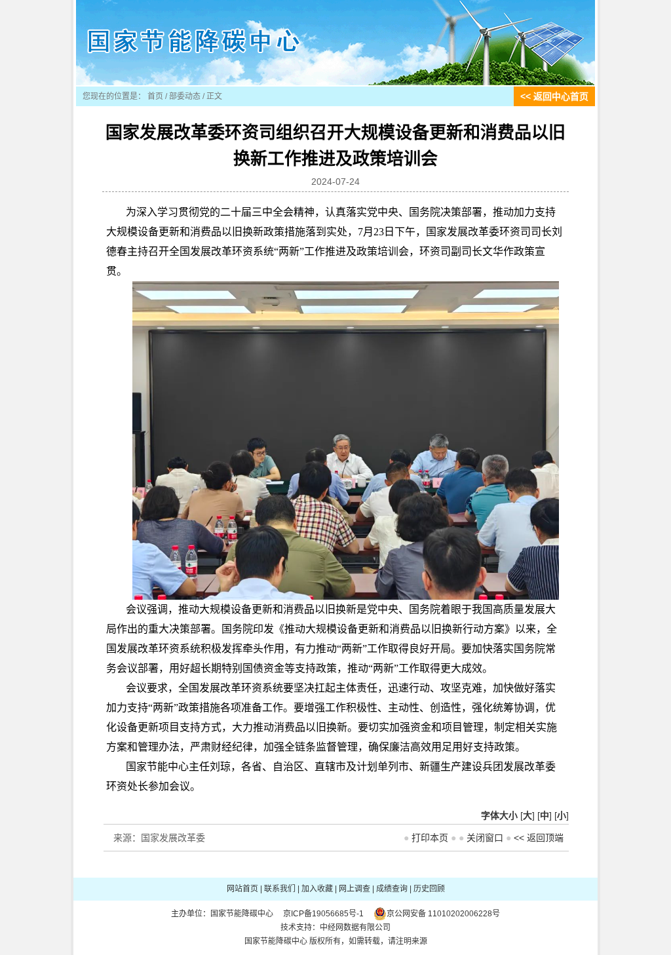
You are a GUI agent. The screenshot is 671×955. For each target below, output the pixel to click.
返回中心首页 (560, 96)
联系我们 (280, 888)
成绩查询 (392, 888)
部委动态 (185, 96)
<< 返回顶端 (539, 837)
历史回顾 (429, 888)
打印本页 (430, 837)
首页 (155, 96)
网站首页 (242, 888)
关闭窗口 (485, 837)
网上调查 (354, 888)
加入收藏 (317, 888)
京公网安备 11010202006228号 (443, 913)
